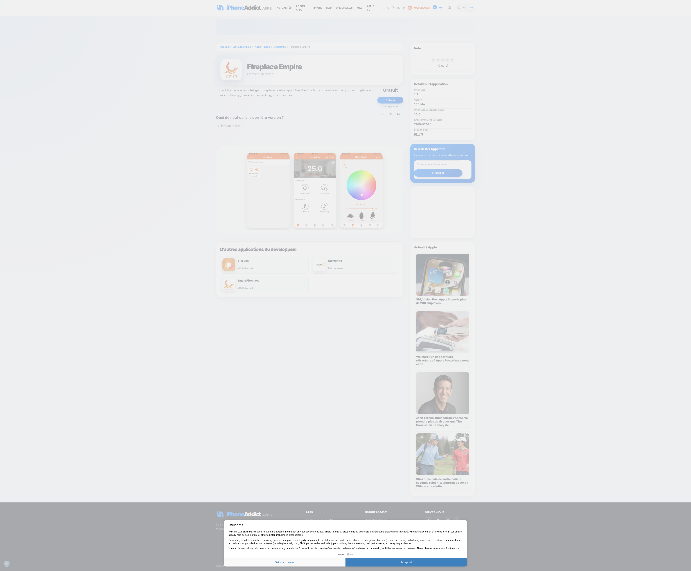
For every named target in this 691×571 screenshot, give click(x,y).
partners (247, 531)
